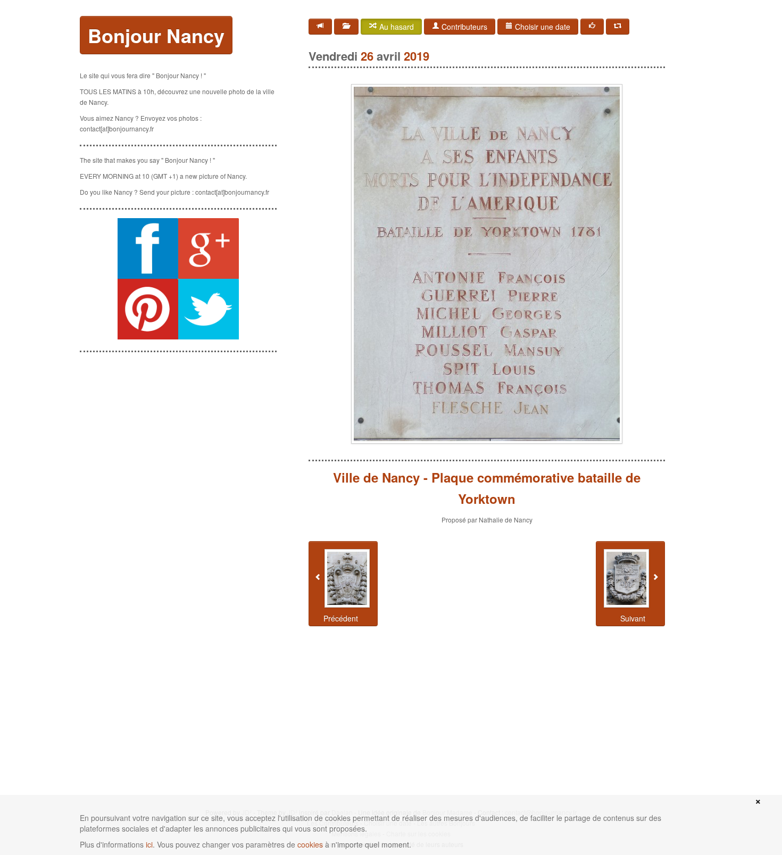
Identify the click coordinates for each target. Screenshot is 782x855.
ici (149, 844)
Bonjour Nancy (156, 35)
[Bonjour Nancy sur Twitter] (208, 309)
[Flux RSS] (320, 27)
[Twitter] (617, 27)
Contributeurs (463, 26)
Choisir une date (541, 26)
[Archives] (346, 27)
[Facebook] (592, 27)
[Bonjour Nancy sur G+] (208, 248)
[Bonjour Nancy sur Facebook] (148, 248)
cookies (310, 844)
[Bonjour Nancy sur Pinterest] (148, 309)
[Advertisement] (178, 427)
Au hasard (395, 26)
